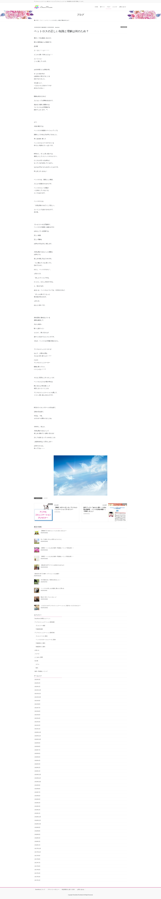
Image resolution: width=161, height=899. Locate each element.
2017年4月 (37, 873)
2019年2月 (37, 809)
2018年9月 (37, 827)
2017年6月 (37, 866)
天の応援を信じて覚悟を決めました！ (51, 579)
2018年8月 (37, 831)
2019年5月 (37, 799)
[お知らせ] (43, 512)
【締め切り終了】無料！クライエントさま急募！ (47, 573)
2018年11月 (38, 820)
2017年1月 (37, 880)
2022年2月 (37, 683)
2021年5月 (37, 714)
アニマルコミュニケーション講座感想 (45, 622)
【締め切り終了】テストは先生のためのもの (52, 565)
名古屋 (36, 660)
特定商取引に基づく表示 (68, 889)
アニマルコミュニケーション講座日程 (45, 632)
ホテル (37, 664)
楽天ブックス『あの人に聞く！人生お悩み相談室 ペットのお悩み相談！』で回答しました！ (94, 509)
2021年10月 (38, 697)
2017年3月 (37, 876)
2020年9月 (37, 743)
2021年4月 (37, 718)
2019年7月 (37, 792)
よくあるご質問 (39, 657)
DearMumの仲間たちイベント (42, 618)
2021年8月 (37, 704)
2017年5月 (37, 869)
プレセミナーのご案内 (41, 636)
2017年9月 (37, 855)
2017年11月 (38, 852)
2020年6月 (37, 753)
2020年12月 (38, 732)
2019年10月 (38, 781)
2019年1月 (37, 813)
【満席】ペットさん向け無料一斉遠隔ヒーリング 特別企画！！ (57, 548)
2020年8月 (37, 746)
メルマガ (124, 27)
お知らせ (37, 650)
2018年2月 (37, 841)
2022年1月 (37, 686)
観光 (37, 667)
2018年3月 (37, 838)
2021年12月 (38, 690)
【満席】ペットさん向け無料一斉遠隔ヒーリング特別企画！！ (57, 556)
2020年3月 (37, 764)
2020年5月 (37, 757)
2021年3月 (37, 721)
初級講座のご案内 (40, 646)
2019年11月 (38, 778)
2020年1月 (37, 771)
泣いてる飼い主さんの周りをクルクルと (51, 539)
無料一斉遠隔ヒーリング (41, 671)
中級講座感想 (39, 629)
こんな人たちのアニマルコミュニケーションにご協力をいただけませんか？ (61, 605)
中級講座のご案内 (40, 643)
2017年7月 (37, 862)
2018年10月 (38, 824)
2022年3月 (37, 679)
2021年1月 (37, 728)
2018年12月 (38, 816)
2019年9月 (37, 785)
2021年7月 (37, 707)
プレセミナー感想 (40, 625)
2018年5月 (37, 834)
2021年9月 (37, 700)
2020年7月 (37, 750)
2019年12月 (38, 774)
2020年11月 (38, 735)
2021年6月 (37, 711)
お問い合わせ (80, 889)
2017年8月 (37, 859)
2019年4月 (37, 802)
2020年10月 (38, 739)
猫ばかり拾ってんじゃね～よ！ (49, 597)
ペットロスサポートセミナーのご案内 (46, 639)
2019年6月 (37, 795)
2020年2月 (37, 767)
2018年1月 (37, 845)
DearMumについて (40, 889)
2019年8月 (37, 788)
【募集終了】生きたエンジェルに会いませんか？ (53, 530)
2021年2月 (37, 725)
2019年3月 (37, 806)
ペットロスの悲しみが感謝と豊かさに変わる (52, 588)
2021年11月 (38, 693)
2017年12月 (38, 848)
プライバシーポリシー (53, 889)
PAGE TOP (155, 870)
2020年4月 (37, 760)
